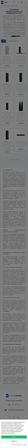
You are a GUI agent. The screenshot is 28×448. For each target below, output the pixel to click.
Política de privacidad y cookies (19, 445)
